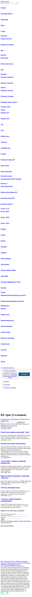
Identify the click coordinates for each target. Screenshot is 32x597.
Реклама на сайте (12, 563)
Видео (2, 25)
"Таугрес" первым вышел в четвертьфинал (11, 500)
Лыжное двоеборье (6, 326)
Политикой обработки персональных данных (10, 376)
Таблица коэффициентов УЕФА (10, 282)
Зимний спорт (5, 305)
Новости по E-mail (9, 561)
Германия (4, 246)
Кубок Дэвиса (5, 165)
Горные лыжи (5, 314)
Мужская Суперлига (7, 77)
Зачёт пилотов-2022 (7, 186)
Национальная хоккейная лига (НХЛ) (12, 301)
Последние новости (6, 13)
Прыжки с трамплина (7, 338)
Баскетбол (4, 35)
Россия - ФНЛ (5, 217)
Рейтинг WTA (5, 118)
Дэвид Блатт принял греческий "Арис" (15, 432)
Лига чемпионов (6, 258)
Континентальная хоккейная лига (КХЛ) (13, 295)
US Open (3, 154)
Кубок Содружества (7, 63)
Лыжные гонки (5, 106)
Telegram (18, 561)
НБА (2, 50)
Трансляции (4, 19)
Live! (7, 208)
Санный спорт (5, 344)
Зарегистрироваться (25, 521)
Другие (3, 361)
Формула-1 (4, 183)
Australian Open (5, 148)
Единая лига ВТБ (6, 38)
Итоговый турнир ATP (8, 159)
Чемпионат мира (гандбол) (9, 102)
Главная (3, 7)
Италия (3, 241)
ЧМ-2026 (3, 288)
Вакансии (25, 561)
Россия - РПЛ (5, 211)
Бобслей (3, 308)
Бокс (2, 69)
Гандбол (3, 87)
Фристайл (4, 355)
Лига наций (4, 276)
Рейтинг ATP (5, 112)
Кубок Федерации (6, 171)
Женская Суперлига (7, 83)
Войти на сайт (5, 1)
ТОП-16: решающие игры (10, 487)
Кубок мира (4, 58)
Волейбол (4, 74)
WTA (2, 130)
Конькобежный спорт (7, 320)
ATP (2, 124)
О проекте (21, 563)
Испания (3, 229)
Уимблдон (4, 142)
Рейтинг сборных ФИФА (8, 270)
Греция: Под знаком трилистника (13, 443)
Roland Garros (5, 136)
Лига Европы (5, 264)
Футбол (3, 208)
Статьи (3, 31)
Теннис (3, 109)
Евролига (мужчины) (7, 44)
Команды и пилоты (7, 204)
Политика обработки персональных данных (15, 563)
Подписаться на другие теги (9, 425)
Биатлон (3, 55)
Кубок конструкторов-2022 (9, 192)
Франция (3, 252)
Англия (3, 235)
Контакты (3, 563)
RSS (2, 561)
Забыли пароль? (13, 521)
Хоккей (3, 292)
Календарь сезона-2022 (8, 198)
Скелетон (4, 349)
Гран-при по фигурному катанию (11, 179)
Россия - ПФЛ (5, 223)
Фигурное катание (6, 176)
